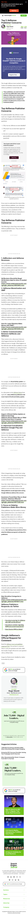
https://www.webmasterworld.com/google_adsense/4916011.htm (13, 600)
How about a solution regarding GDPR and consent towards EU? (14, 625)
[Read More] (14, 822)
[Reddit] (15, 880)
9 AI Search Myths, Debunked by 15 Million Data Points (14, 832)
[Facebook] (17, 877)
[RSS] (18, 880)
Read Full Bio (14, 686)
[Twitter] (20, 877)
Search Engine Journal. (13, 911)
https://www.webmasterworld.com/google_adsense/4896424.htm (13, 422)
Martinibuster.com (14, 694)
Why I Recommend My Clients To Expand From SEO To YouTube (13, 758)
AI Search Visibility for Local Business (13, 853)
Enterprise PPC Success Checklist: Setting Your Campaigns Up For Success (13, 753)
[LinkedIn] (11, 877)
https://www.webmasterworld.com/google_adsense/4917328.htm (13, 501)
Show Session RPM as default (13, 629)
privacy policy (10, 737)
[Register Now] (14, 801)
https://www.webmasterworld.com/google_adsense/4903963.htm (13, 284)
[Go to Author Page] (3, 26)
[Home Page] (10, 15)
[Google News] (8, 877)
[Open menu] (2, 15)
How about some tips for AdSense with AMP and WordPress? (15, 621)
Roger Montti (10, 26)
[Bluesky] (9, 880)
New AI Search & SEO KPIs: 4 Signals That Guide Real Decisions (13, 811)
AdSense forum (17, 392)
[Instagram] (12, 880)
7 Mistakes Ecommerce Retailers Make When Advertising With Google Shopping (13, 748)
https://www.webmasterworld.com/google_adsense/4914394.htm (13, 328)
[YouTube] (14, 877)
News (3, 663)
